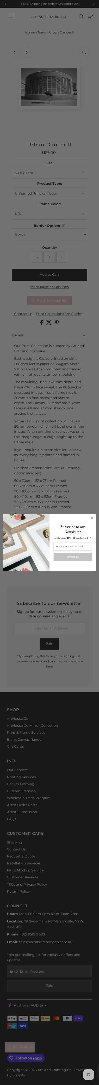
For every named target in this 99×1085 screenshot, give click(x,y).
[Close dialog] (92, 518)
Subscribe (73, 556)
